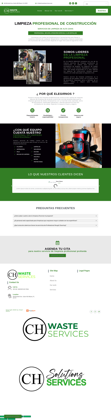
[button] (11, 186)
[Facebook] (70, 3)
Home (39, 11)
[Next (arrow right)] (11, 419)
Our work (58, 11)
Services (68, 11)
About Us (48, 11)
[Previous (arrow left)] (3, 419)
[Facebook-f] (91, 311)
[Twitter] (73, 3)
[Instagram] (76, 3)
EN (87, 4)
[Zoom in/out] (27, 416)
